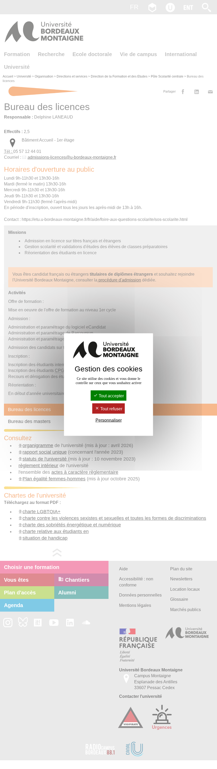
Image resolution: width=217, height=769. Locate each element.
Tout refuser (110, 409)
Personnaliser (109, 420)
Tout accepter (111, 395)
